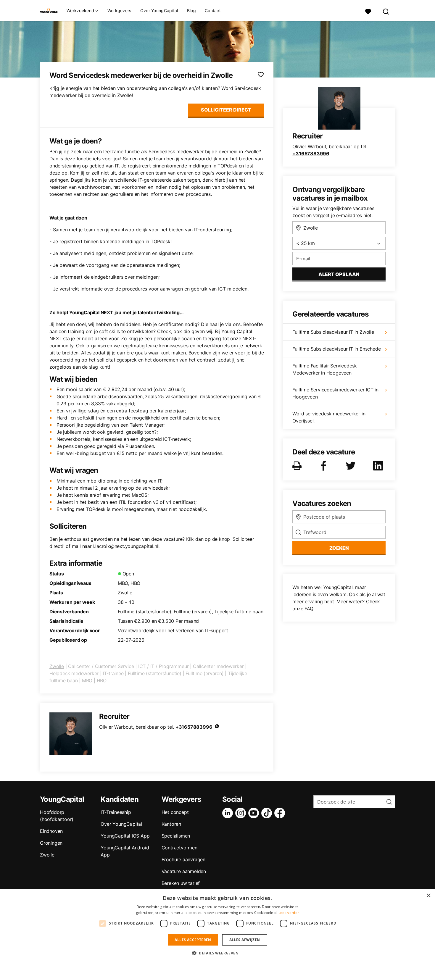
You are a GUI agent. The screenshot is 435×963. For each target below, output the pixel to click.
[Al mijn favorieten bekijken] (368, 10)
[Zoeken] (386, 10)
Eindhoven (51, 831)
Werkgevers (119, 10)
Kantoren (171, 824)
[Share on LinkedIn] (379, 465)
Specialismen (176, 836)
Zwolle (56, 666)
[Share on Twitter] (351, 465)
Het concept (175, 812)
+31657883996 (193, 727)
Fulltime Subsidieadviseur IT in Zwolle (333, 332)
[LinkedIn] (228, 813)
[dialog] (217, 926)
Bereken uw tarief (181, 883)
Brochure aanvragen (183, 859)
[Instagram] (241, 813)
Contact (213, 10)
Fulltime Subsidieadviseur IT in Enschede (336, 349)
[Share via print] (298, 465)
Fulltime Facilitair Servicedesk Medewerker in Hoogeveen (324, 369)
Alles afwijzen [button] (244, 939)
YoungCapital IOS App (125, 836)
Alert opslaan (339, 274)
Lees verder (288, 912)
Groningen (51, 843)
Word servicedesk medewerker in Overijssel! (328, 417)
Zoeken (339, 548)
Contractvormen (179, 848)
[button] (217, 953)
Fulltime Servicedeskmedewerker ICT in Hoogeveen (335, 393)
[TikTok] (267, 813)
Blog (191, 10)
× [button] (428, 895)
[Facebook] (280, 813)
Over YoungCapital (159, 10)
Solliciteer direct (226, 110)
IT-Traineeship (116, 812)
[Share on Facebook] (324, 465)
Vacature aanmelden (184, 871)
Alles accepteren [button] (193, 939)
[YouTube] (254, 813)
